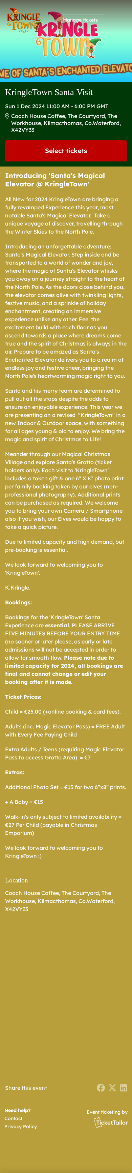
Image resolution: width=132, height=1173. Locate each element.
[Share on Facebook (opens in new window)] (101, 1088)
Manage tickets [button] (80, 20)
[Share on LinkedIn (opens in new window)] (123, 1088)
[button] (19, 1118)
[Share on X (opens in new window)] (112, 1088)
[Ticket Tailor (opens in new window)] (111, 1122)
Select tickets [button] (66, 151)
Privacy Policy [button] (20, 1126)
